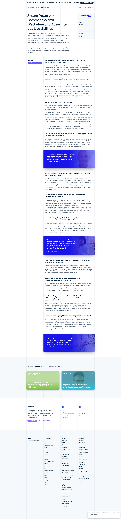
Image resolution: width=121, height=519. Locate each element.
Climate (46, 452)
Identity (46, 463)
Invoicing (46, 465)
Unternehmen (64, 440)
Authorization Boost (48, 445)
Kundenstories (82, 442)
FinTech (63, 467)
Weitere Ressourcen (83, 459)
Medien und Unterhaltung (67, 474)
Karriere (80, 466)
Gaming (63, 468)
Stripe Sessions (82, 447)
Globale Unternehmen (66, 452)
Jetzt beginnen (32, 420)
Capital (46, 449)
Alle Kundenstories (89, 7)
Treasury (46, 486)
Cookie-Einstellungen (83, 457)
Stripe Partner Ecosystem (67, 489)
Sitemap (80, 456)
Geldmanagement (65, 458)
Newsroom (81, 468)
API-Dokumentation (83, 415)
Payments (46, 473)
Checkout (46, 450)
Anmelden (76, 2)
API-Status (64, 499)
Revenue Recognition (49, 479)
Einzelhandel (64, 481)
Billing (45, 447)
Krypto (45, 456)
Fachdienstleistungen (66, 477)
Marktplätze (64, 456)
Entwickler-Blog (65, 506)
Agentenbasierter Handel (67, 444)
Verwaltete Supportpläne (84, 478)
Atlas (45, 443)
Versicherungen (65, 472)
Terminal (46, 484)
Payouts (46, 475)
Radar (45, 477)
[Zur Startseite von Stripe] (29, 438)
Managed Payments (48, 470)
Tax (45, 482)
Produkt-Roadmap (83, 464)
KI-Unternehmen (65, 463)
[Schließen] (118, 512)
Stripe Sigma (47, 480)
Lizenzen (80, 454)
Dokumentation (65, 496)
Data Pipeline (47, 457)
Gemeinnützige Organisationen (68, 475)
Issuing (46, 466)
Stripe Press (81, 470)
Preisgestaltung (67, 2)
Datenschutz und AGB (83, 449)
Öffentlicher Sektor (66, 479)
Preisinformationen (48, 442)
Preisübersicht (65, 417)
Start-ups (64, 442)
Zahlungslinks (47, 472)
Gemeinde (81, 445)
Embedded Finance (66, 449)
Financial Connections (49, 461)
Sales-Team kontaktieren (86, 2)
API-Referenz (64, 497)
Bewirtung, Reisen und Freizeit (68, 470)
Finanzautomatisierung (66, 451)
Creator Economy (65, 465)
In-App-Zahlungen (65, 454)
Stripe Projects (65, 505)
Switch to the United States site (96, 515)
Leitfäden (81, 440)
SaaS (63, 461)
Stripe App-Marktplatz (66, 487)
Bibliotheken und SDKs (66, 503)
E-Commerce (64, 447)
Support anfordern (83, 476)
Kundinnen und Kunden (33, 7)
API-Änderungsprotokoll (67, 501)
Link (45, 468)
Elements (46, 459)
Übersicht (80, 7)
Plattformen (64, 460)
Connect (46, 454)
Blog (79, 444)
